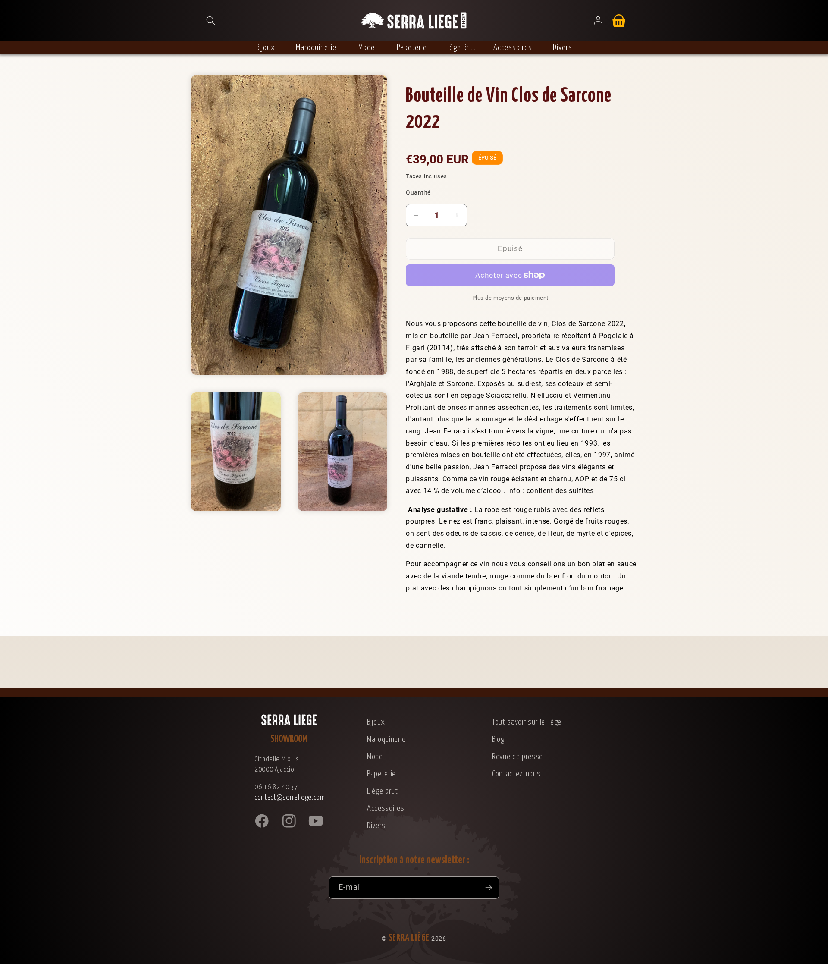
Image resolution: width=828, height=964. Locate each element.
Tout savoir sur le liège (526, 722)
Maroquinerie (386, 739)
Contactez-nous (516, 774)
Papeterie (381, 774)
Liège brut (382, 791)
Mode (375, 757)
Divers (376, 826)
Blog (498, 739)
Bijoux (376, 722)
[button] (211, 20)
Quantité (418, 192)
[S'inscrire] (488, 887)
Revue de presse (517, 757)
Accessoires (385, 808)
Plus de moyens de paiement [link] (510, 298)
